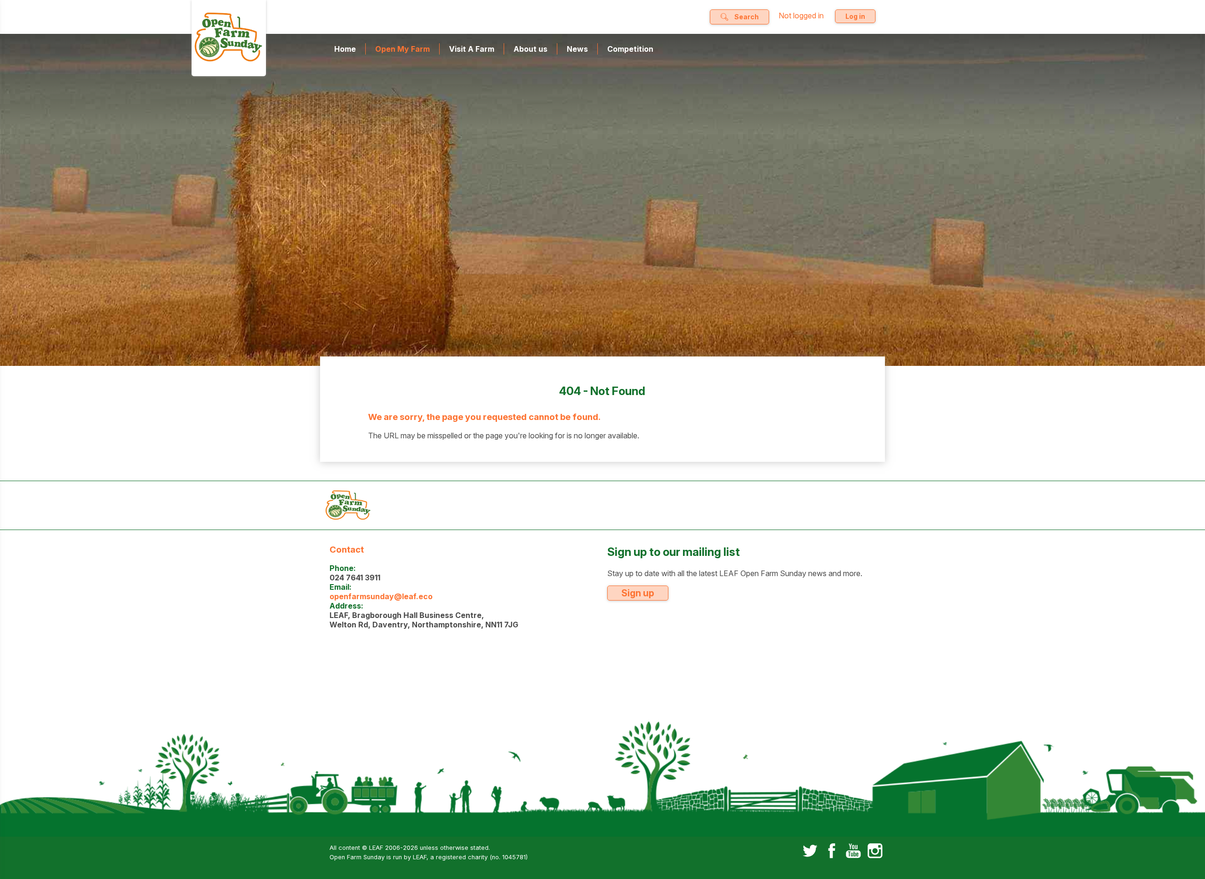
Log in (855, 16)
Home (345, 49)
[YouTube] (853, 851)
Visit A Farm (471, 49)
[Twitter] (810, 851)
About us (530, 49)
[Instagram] (875, 851)
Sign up (637, 593)
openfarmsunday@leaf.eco (381, 596)
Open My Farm (402, 49)
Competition (630, 49)
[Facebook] (831, 851)
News (577, 49)
